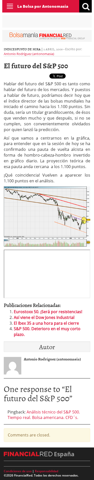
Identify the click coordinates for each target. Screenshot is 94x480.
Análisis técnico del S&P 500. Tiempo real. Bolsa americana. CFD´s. (44, 414)
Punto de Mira (29, 49)
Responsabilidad (46, 471)
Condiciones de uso (18, 471)
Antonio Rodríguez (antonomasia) (29, 54)
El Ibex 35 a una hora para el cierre (46, 323)
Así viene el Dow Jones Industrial (44, 317)
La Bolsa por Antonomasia (42, 6)
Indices (10, 49)
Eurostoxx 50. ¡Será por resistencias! (48, 311)
